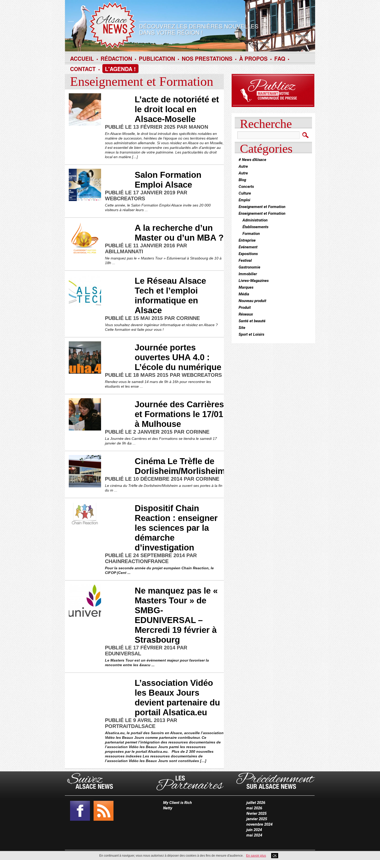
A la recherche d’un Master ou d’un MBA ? (179, 232)
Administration (255, 220)
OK (274, 855)
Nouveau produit (252, 300)
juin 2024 (254, 829)
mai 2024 (254, 835)
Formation (251, 233)
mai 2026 (254, 808)
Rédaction (116, 58)
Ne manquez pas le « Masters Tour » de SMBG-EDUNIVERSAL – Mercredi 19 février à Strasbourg (176, 615)
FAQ (279, 58)
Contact (83, 69)
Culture (245, 193)
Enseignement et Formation (262, 206)
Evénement (248, 247)
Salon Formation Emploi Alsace (168, 179)
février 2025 (256, 813)
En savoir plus (256, 855)
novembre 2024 (259, 824)
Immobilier (248, 274)
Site (242, 327)
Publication (157, 58)
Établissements (255, 227)
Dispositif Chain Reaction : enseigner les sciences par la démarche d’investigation (176, 527)
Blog (242, 180)
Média (244, 294)
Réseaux (246, 314)
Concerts (246, 186)
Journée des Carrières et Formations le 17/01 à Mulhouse (179, 414)
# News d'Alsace (252, 159)
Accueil (82, 58)
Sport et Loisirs (251, 334)
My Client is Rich (177, 802)
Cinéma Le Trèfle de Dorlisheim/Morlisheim (180, 466)
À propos (253, 58)
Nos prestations (207, 58)
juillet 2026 (255, 802)
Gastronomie (249, 267)
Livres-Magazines (254, 280)
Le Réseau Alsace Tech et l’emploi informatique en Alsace (170, 295)
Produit (245, 307)
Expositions (248, 253)
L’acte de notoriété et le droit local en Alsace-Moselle (177, 109)
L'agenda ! (120, 69)
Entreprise (247, 240)
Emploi (244, 200)
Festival (245, 260)
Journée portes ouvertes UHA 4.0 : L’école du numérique (178, 357)
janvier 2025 (256, 819)
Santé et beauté (252, 321)
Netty (167, 808)
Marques (246, 287)
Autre (243, 166)
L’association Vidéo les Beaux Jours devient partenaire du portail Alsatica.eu (177, 697)
